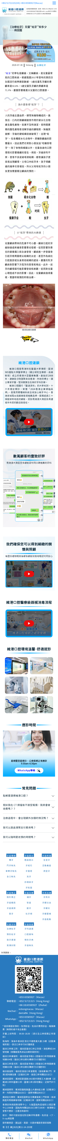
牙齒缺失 (29, 945)
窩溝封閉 (11, 945)
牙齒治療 (29, 893)
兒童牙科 (11, 925)
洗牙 (29, 877)
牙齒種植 (11, 856)
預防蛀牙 (11, 934)
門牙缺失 (11, 866)
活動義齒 (46, 866)
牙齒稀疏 (11, 903)
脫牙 (29, 908)
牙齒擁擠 (11, 908)
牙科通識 (29, 929)
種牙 (11, 860)
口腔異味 (29, 934)
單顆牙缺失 (11, 871)
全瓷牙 (46, 860)
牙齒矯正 (11, 893)
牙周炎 (46, 897)
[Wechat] (29, 1134)
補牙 (29, 897)
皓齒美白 (29, 860)
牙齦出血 (46, 903)
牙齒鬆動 (46, 919)
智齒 (29, 903)
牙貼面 (29, 888)
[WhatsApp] (48, 1134)
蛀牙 (8, 73)
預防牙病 (29, 940)
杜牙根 (29, 914)
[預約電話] (9, 1134)
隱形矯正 (11, 897)
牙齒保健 (29, 925)
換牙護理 (11, 940)
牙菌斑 (29, 871)
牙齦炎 (46, 908)
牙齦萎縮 (46, 914)
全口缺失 (11, 877)
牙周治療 (46, 893)
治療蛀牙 (41, 65)
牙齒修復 (46, 856)
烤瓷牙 (46, 871)
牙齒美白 (29, 856)
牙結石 (29, 866)
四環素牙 (29, 882)
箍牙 (11, 914)
